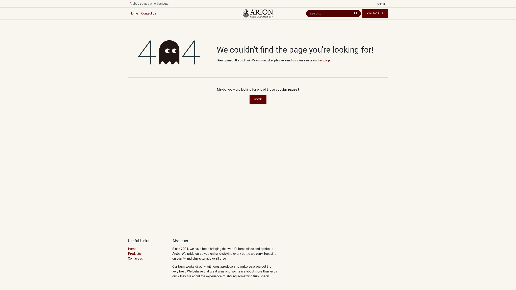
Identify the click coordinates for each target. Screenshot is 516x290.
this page (324, 60)
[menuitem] (134, 13)
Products (134, 254)
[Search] (356, 13)
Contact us (135, 258)
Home (258, 99)
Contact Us (375, 13)
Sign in (381, 3)
